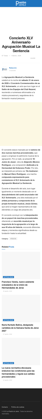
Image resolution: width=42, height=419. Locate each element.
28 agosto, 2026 (7, 291)
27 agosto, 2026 (7, 334)
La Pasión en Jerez (13, 411)
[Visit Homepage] (21, 3)
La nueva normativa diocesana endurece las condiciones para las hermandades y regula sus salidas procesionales (18, 372)
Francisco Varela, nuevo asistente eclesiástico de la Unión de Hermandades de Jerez (18, 284)
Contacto (5, 407)
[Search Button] (39, 3)
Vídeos (13, 239)
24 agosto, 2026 (7, 380)
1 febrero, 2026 (16, 55)
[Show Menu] (3, 3)
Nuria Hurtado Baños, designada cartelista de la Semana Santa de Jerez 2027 (20, 327)
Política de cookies (17, 407)
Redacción (13, 68)
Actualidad (8, 277)
